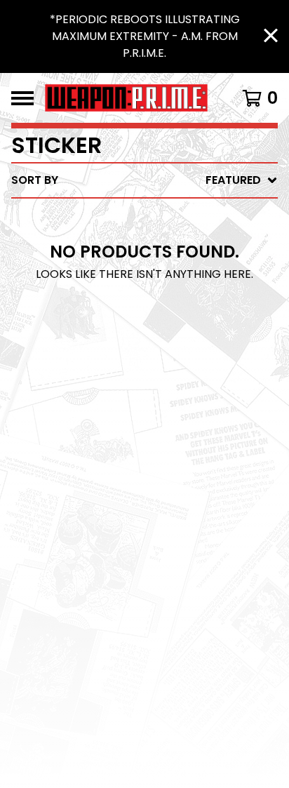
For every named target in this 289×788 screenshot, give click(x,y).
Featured (147, 216)
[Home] (126, 98)
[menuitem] (144, 180)
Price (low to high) (180, 374)
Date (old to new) (175, 351)
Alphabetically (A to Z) (191, 284)
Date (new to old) (175, 329)
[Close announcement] (271, 37)
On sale (142, 239)
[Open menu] (22, 98)
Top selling (154, 261)
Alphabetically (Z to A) (191, 306)
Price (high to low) (180, 396)
